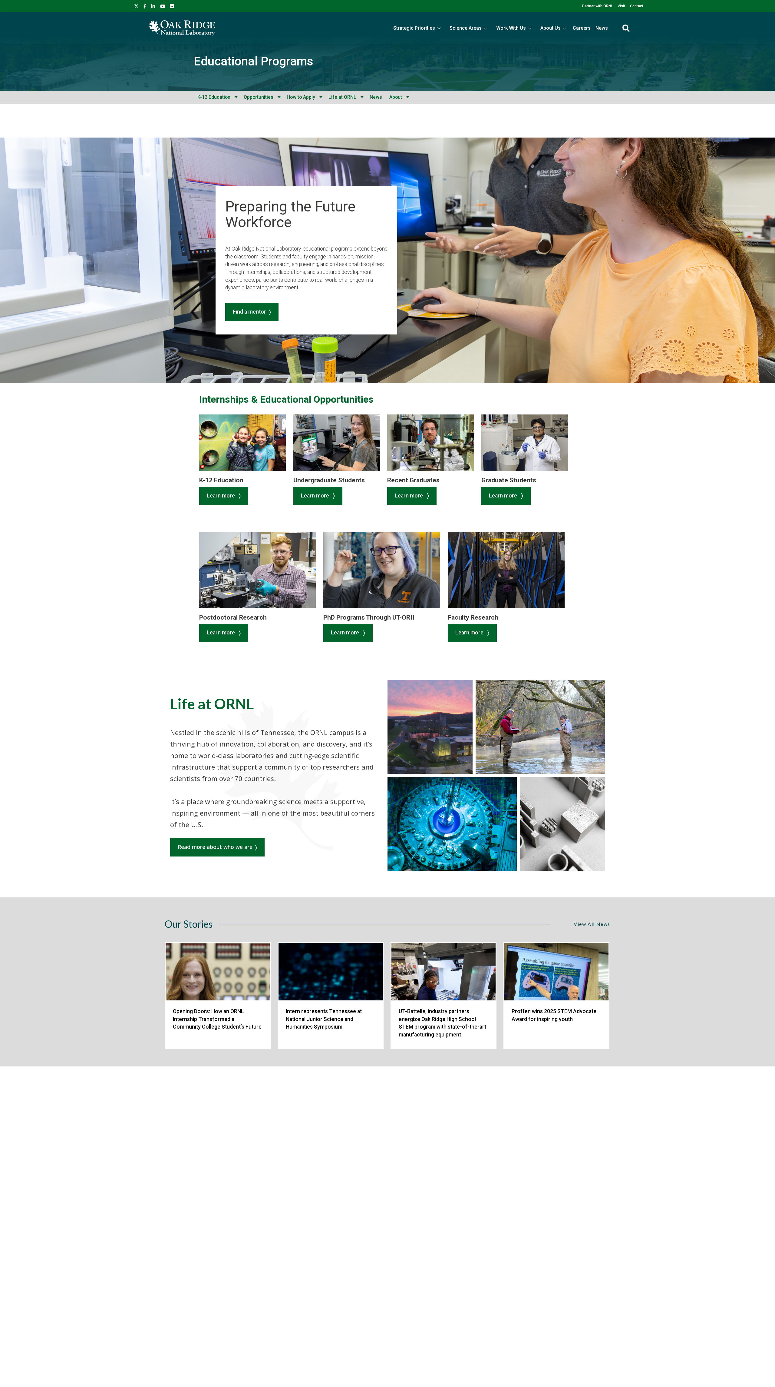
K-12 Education (213, 97)
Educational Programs (253, 61)
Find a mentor (249, 312)
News (601, 28)
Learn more (221, 496)
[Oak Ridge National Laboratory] (182, 28)
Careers (582, 28)
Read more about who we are (215, 846)
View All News (592, 924)
